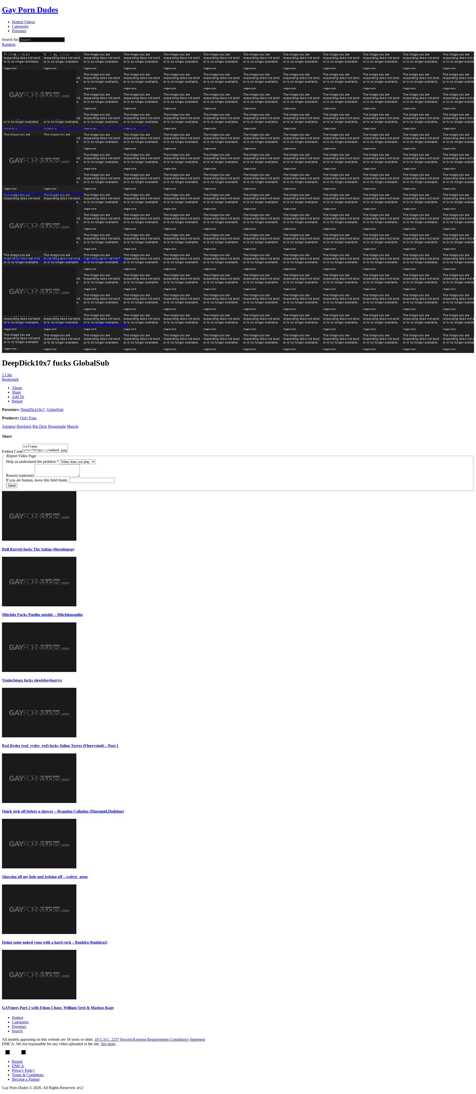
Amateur (9, 426)
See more (108, 1044)
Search (17, 1031)
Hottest (17, 1017)
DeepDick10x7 (33, 409)
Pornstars (19, 31)
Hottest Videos (23, 22)
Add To (18, 397)
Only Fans (28, 418)
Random (8, 44)
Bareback (24, 426)
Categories (20, 26)
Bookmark (10, 379)
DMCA (18, 1066)
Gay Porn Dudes (30, 9)
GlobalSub (55, 409)
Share (16, 392)
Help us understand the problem (32, 461)
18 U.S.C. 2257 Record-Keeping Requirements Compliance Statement (149, 1039)
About (17, 388)
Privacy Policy (23, 1070)
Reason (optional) (20, 475)
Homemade (57, 426)
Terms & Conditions (28, 1075)
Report (17, 401)
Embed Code (12, 451)
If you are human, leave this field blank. (37, 480)
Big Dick (39, 426)
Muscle (72, 426)
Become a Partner (26, 1079)
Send (11, 485)
